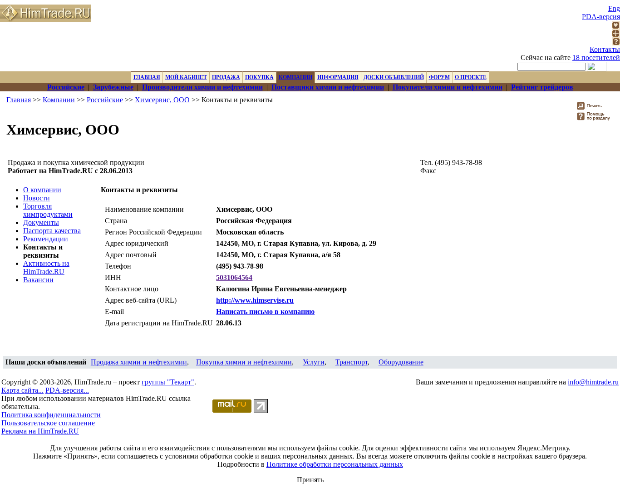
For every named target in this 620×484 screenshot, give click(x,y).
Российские (105, 100)
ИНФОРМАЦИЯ (338, 77)
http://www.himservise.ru (255, 300)
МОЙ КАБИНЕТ (186, 77)
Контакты (605, 49)
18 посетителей (596, 57)
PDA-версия (601, 16)
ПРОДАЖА (226, 77)
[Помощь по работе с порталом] (616, 43)
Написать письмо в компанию (265, 311)
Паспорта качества (52, 231)
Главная (18, 100)
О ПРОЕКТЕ (471, 77)
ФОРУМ (439, 77)
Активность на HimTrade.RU (46, 267)
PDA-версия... (67, 390)
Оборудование (401, 362)
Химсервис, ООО (162, 100)
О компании (42, 190)
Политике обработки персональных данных (334, 464)
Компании (59, 100)
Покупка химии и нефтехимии (244, 362)
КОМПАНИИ (295, 77)
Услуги (314, 362)
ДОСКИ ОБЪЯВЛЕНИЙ (394, 77)
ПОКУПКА (259, 77)
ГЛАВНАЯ (146, 77)
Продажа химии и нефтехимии (139, 362)
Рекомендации (45, 239)
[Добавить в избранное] (616, 26)
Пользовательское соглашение (48, 423)
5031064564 (234, 277)
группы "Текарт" (168, 382)
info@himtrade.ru (593, 382)
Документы (41, 222)
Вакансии (38, 280)
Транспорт (351, 362)
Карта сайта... (22, 390)
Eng (614, 8)
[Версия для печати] (595, 108)
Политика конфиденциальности (51, 415)
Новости (36, 198)
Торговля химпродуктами (48, 210)
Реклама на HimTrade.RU (40, 431)
